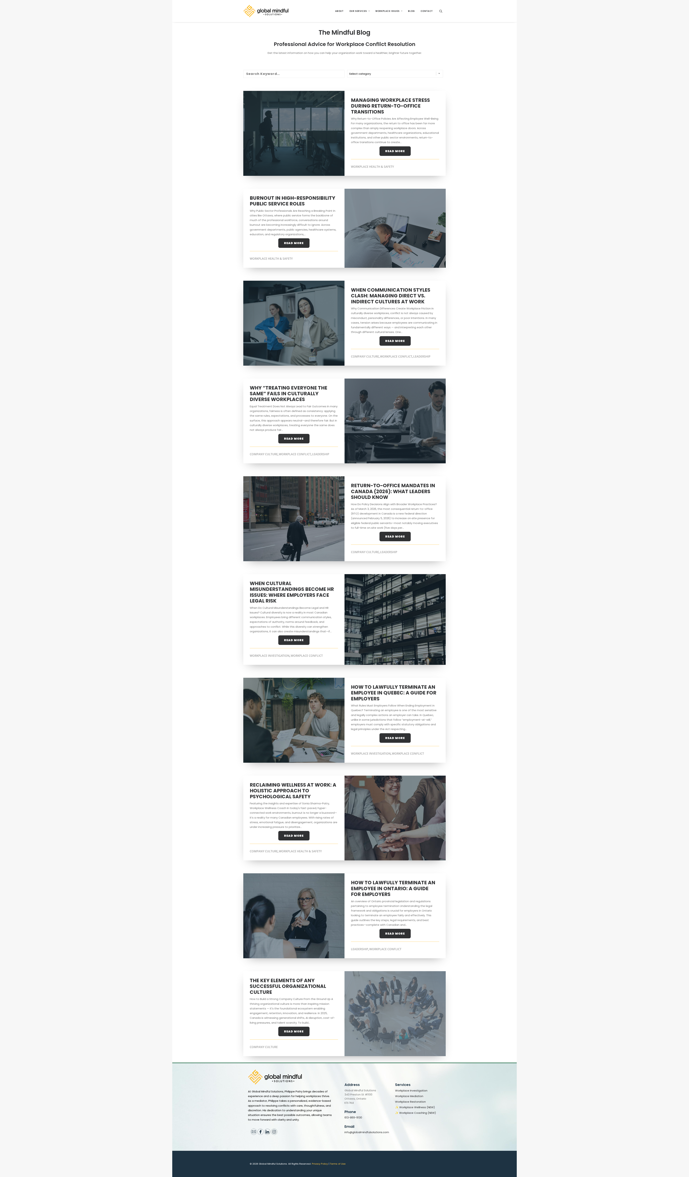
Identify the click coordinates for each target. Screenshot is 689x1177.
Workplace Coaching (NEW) (417, 1113)
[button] (442, 11)
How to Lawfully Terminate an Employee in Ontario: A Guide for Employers (393, 888)
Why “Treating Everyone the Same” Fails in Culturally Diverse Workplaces (288, 393)
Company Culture (365, 356)
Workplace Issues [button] (387, 11)
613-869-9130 (353, 1117)
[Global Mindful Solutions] (265, 11)
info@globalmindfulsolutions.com (366, 1132)
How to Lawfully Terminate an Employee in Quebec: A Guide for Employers (393, 693)
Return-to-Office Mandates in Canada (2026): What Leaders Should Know (393, 491)
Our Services (358, 11)
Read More (395, 151)
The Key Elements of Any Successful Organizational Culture (288, 986)
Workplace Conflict (396, 356)
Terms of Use (338, 1164)
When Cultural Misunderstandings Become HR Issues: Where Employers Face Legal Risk (292, 592)
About (339, 11)
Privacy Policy (320, 1164)
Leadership (421, 356)
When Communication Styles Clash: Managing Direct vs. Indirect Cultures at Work (390, 296)
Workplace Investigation (270, 656)
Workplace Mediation (409, 1096)
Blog (411, 11)
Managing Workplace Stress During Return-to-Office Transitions (390, 106)
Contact (427, 11)
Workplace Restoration (410, 1102)
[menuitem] (339, 11)
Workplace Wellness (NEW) (417, 1107)
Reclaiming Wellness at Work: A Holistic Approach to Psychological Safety (293, 791)
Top (680, 1168)
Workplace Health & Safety (372, 167)
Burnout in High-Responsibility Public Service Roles (292, 201)
